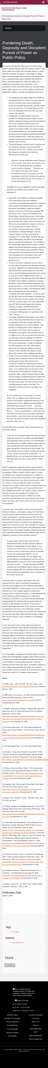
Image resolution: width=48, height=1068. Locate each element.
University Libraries (12, 1032)
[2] (23, 113)
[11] (23, 421)
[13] (21, 575)
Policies (35, 1025)
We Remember (13, 1029)
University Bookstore (35, 1035)
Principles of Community (12, 1018)
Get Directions (21, 1004)
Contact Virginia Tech (24, 1011)
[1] (25, 74)
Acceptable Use (12, 1025)
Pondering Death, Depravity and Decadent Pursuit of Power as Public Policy (23, 17)
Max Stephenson (18, 942)
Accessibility (12, 1036)
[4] (30, 181)
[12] (11, 461)
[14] (23, 598)
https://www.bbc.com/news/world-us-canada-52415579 (21, 700)
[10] (19, 335)
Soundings (16, 932)
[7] (18, 260)
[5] (15, 192)
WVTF (36, 1032)
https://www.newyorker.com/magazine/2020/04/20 (20, 686)
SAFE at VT (36, 1022)
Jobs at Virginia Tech (35, 1039)
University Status (12, 1015)
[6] (32, 237)
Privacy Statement (12, 1022)
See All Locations (22, 1007)
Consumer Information (35, 1015)
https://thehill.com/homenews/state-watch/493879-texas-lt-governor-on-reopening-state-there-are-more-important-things (23, 861)
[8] (10, 296)
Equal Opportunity (35, 1029)
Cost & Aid (35, 1018)
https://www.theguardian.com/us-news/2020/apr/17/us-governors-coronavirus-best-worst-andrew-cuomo (23, 775)
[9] (19, 314)
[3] (24, 142)
